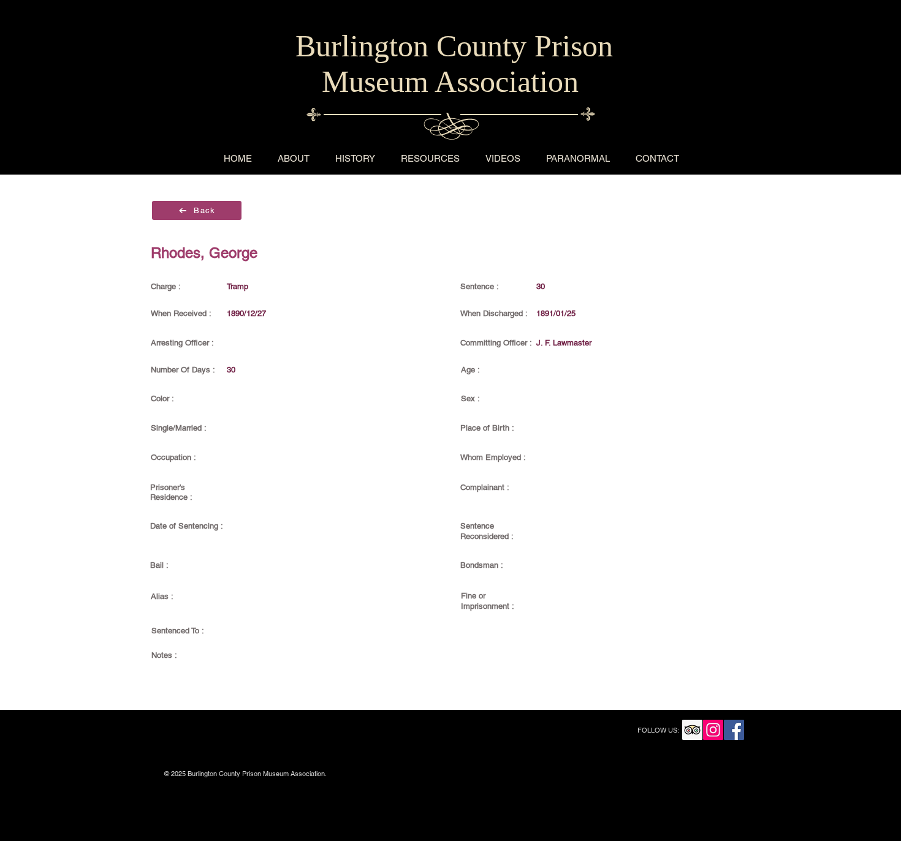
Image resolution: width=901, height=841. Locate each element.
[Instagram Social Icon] (713, 730)
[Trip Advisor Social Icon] (692, 730)
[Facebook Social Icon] (734, 730)
